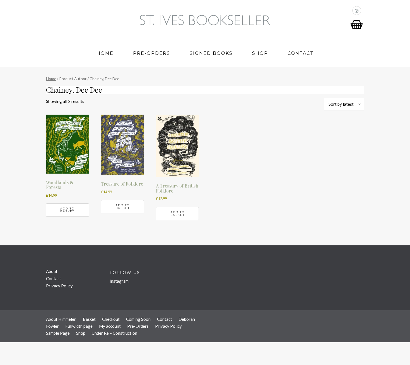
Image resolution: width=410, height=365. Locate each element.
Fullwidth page (79, 326)
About (51, 271)
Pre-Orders (151, 53)
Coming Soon (138, 319)
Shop (260, 53)
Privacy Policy (59, 285)
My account (110, 326)
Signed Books (211, 53)
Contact (301, 53)
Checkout (111, 319)
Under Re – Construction (114, 333)
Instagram (119, 280)
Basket (89, 319)
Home (105, 53)
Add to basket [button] (67, 210)
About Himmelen (61, 319)
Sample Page (58, 333)
